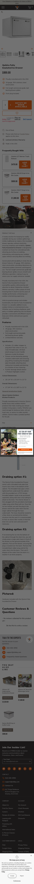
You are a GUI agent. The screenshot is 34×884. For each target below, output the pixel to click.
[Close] (31, 855)
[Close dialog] (32, 430)
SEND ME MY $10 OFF (25, 449)
